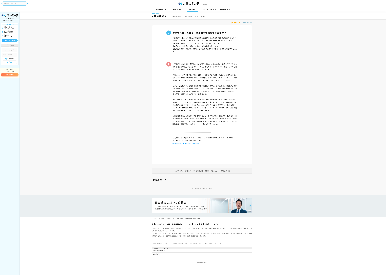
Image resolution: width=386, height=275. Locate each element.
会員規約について (196, 243)
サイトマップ (220, 243)
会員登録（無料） (10, 40)
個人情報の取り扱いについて (161, 243)
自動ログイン (10, 58)
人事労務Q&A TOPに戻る (203, 189)
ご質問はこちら (225, 171)
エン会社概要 (208, 243)
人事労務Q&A (161, 218)
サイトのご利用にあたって (180, 243)
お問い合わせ (10, 74)
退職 (168, 218)
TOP (154, 218)
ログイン (9, 62)
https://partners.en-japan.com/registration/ (185, 143)
